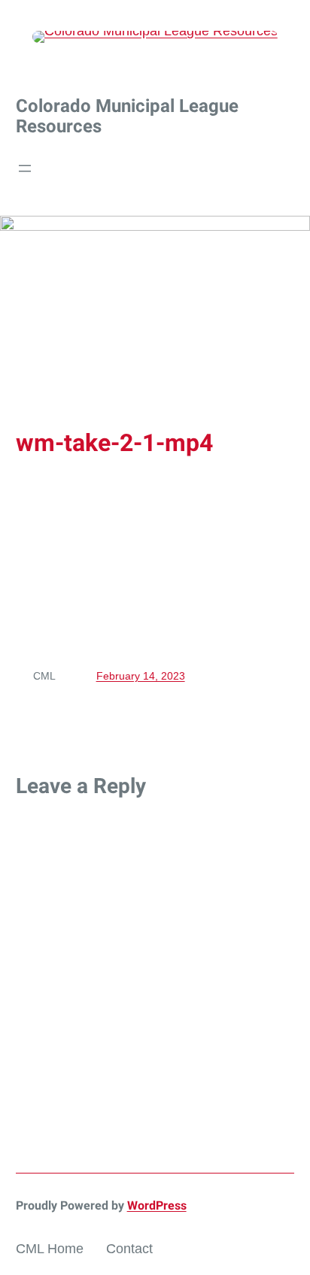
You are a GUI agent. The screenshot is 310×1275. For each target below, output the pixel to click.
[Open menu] (25, 168)
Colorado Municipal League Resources (127, 116)
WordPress (157, 1205)
